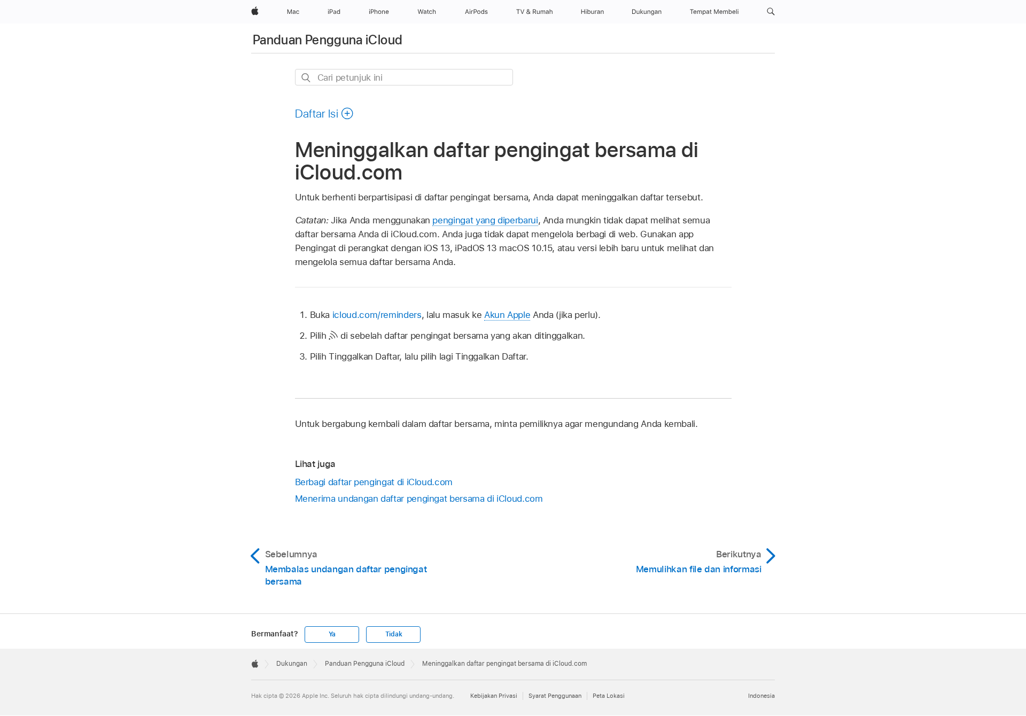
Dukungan (291, 663)
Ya (332, 634)
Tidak (393, 634)
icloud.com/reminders (377, 314)
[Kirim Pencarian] (306, 77)
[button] (771, 12)
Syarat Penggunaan (554, 695)
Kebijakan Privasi (493, 695)
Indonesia (761, 695)
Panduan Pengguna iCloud (327, 40)
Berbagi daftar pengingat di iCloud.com (374, 482)
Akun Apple (507, 314)
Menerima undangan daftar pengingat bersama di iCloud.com (419, 498)
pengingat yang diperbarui (485, 220)
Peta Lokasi (609, 695)
